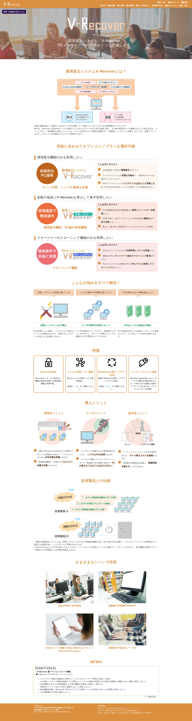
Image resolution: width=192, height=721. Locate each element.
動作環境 (130, 5)
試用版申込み (157, 5)
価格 (137, 5)
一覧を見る (151, 697)
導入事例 (121, 5)
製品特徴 (111, 5)
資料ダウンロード (172, 5)
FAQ (186, 5)
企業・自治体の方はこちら (14, 12)
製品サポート (173, 2)
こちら (76, 386)
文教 (186, 2)
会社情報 (101, 706)
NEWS (103, 5)
